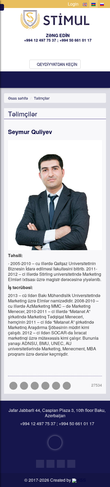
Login (72, 4)
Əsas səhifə (18, 98)
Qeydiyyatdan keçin (56, 64)
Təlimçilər (42, 98)
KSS (81, 480)
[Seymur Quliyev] (67, 386)
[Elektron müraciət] (55, 442)
